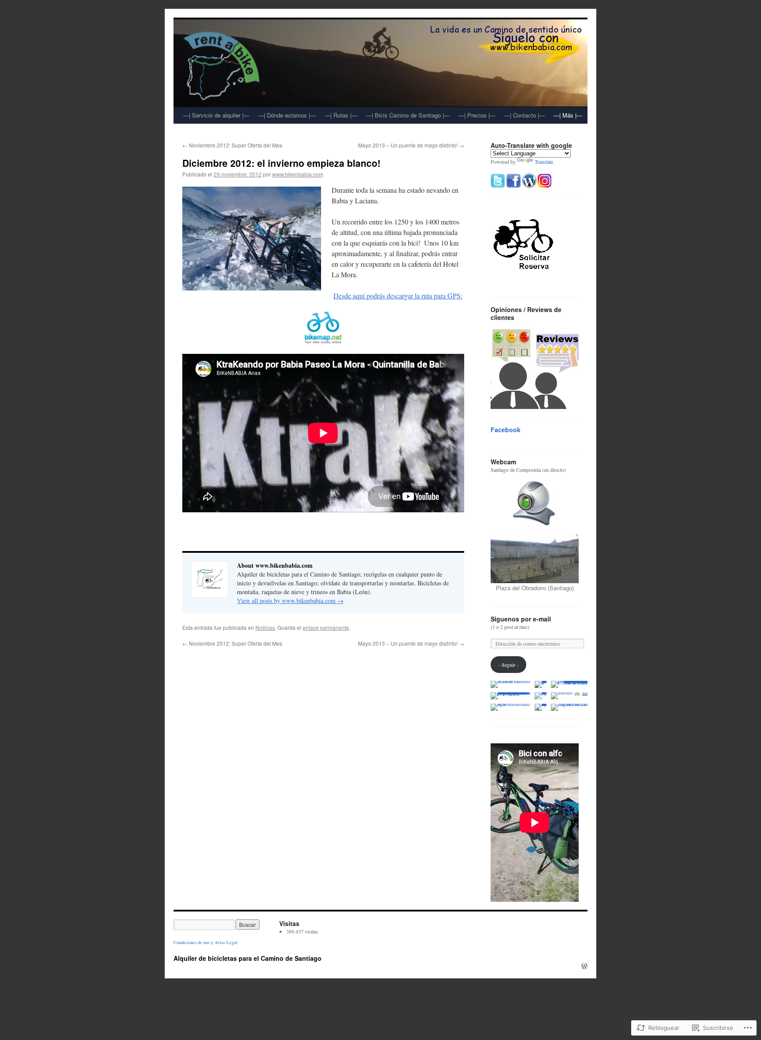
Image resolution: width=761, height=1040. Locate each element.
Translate (544, 161)
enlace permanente (326, 627)
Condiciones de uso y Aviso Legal (205, 942)
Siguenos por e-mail (521, 618)
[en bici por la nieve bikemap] (323, 327)
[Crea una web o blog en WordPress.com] (584, 966)
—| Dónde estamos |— (287, 115)
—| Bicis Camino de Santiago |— (408, 115)
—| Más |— (568, 115)
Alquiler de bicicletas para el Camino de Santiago (247, 958)
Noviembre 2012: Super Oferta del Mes (232, 145)
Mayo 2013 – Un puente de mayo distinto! (411, 145)
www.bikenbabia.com (297, 174)
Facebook (506, 429)
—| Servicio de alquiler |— (216, 115)
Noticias (265, 627)
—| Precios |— (476, 115)
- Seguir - (508, 664)
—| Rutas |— (341, 115)
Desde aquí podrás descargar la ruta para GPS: (397, 295)
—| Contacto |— (524, 115)
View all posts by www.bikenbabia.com (290, 600)
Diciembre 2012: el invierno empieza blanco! (281, 162)
